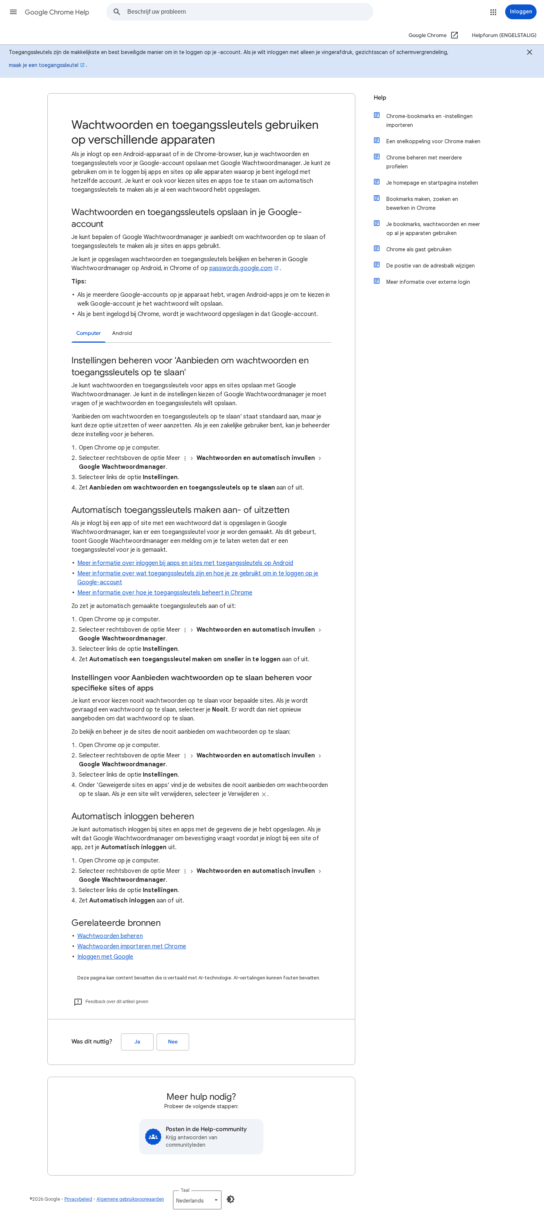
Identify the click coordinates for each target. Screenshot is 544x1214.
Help (380, 97)
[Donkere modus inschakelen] (230, 1199)
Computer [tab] (88, 333)
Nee (173, 1042)
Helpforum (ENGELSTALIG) (504, 35)
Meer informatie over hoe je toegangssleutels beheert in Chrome (164, 592)
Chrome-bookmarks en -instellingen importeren (429, 120)
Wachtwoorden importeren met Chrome (131, 946)
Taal (185, 1190)
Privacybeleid (78, 1199)
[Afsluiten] (529, 53)
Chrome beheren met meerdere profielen (424, 162)
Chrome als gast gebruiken (418, 249)
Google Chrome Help (57, 12)
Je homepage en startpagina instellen (432, 182)
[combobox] (250, 11)
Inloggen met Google (105, 957)
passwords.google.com (241, 268)
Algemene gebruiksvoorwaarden (130, 1199)
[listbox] (197, 1200)
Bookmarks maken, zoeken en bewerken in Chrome (422, 203)
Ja (137, 1042)
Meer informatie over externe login (428, 282)
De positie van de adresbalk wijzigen (430, 265)
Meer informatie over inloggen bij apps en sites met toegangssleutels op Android (185, 563)
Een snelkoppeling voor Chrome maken (433, 141)
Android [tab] (122, 333)
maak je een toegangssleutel (43, 65)
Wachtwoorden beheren (110, 936)
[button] (13, 12)
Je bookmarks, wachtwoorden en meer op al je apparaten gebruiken (433, 228)
